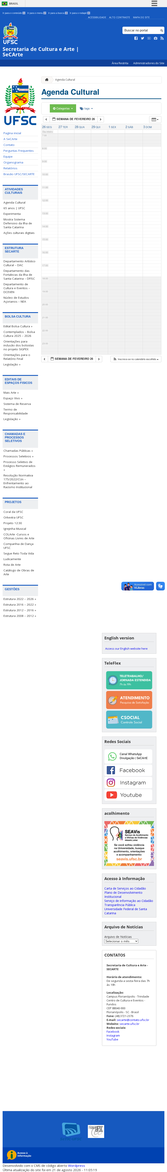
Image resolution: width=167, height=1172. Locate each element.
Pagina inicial (12, 133)
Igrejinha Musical (14, 529)
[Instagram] (128, 787)
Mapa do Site (141, 17)
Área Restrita (120, 63)
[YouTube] (128, 799)
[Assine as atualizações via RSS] (162, 38)
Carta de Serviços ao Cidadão (125, 888)
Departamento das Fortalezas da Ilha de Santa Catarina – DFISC (19, 274)
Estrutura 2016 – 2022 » (19, 604)
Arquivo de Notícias (118, 937)
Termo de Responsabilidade (15, 411)
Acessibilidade (97, 17)
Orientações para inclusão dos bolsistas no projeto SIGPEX (18, 345)
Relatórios (10, 168)
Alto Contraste (119, 17)
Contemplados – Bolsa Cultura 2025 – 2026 (19, 334)
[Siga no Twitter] (142, 38)
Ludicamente (12, 559)
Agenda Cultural (14, 202)
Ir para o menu (36, 13)
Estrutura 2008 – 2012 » (19, 616)
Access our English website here (126, 648)
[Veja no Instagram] (155, 38)
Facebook (113, 1031)
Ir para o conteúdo (14, 13)
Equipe (8, 156)
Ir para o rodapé (79, 13)
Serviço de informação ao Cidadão (128, 901)
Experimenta (12, 214)
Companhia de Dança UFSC (18, 546)
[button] (136, 359)
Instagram (113, 1035)
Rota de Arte (12, 565)
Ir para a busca (57, 13)
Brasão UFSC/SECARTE (19, 174)
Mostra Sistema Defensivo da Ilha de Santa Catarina (17, 223)
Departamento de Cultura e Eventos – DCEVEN (16, 288)
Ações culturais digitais (19, 233)
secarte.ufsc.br (129, 1024)
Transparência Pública (119, 905)
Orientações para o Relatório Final (16, 357)
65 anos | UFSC (14, 208)
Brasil (13, 3)
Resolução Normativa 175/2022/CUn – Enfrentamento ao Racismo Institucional (18, 481)
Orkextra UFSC (13, 517)
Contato (9, 145)
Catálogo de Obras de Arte (18, 572)
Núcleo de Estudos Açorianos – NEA (16, 299)
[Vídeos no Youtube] (149, 38)
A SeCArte (10, 139)
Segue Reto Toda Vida (18, 553)
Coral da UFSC (13, 512)
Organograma (13, 162)
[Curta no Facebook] (136, 38)
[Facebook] (128, 775)
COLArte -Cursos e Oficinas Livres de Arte (18, 536)
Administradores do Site (148, 63)
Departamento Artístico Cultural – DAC (19, 263)
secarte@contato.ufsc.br (133, 1020)
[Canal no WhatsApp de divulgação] (128, 762)
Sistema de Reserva (17, 404)
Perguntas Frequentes (18, 151)
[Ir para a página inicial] (46, 80)
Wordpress (76, 1165)
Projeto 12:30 (12, 523)
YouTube (112, 1039)
